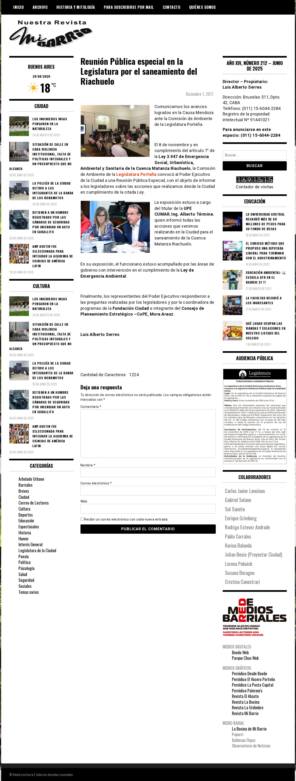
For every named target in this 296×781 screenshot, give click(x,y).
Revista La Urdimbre (247, 707)
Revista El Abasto (245, 696)
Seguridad (26, 580)
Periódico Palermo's (247, 691)
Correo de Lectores (33, 503)
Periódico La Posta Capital (252, 685)
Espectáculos (28, 527)
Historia (24, 533)
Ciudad (23, 497)
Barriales (25, 485)
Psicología (26, 568)
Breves (23, 491)
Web (83, 501)
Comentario (91, 407)
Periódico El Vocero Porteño (253, 679)
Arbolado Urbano (31, 479)
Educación (26, 521)
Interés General (30, 544)
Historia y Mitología (75, 7)
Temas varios (28, 592)
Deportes (25, 515)
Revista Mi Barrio (245, 713)
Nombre (88, 465)
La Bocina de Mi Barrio (249, 729)
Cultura (24, 509)
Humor (23, 539)
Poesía (23, 556)
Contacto (171, 7)
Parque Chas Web (245, 658)
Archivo (40, 7)
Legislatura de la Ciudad (37, 550)
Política (24, 562)
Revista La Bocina (245, 702)
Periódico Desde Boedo (249, 673)
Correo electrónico (96, 483)
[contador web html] (255, 180)
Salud (22, 574)
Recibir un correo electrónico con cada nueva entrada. (126, 519)
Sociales (24, 586)
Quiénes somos (202, 7)
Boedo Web (240, 652)
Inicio (18, 7)
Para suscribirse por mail (129, 7)
